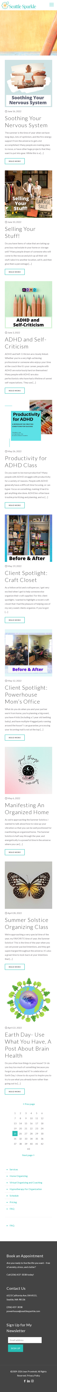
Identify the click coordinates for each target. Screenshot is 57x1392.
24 (42, 1128)
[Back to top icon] (51, 1386)
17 (36, 1123)
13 (15, 1123)
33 (26, 1138)
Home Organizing (19, 1176)
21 (26, 1128)
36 (42, 1138)
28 (31, 1133)
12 (42, 1118)
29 (36, 1133)
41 (36, 1143)
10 (31, 1118)
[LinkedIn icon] (28, 1381)
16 (31, 1123)
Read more (15, 161)
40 (31, 1143)
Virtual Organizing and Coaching (26, 1182)
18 (42, 1123)
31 (15, 1138)
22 (31, 1128)
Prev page (30, 1104)
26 (20, 1133)
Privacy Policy (33, 1375)
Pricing (13, 1202)
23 (36, 1128)
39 (26, 1143)
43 (28, 1148)
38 (20, 1143)
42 (42, 1143)
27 (26, 1133)
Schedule (14, 1195)
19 (15, 1128)
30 (42, 1133)
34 (31, 1138)
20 (20, 1128)
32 (20, 1138)
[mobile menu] (51, 4)
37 (15, 1143)
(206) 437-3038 (19, 1274)
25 (15, 1133)
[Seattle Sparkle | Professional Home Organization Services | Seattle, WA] (18, 5)
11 (36, 1118)
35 (36, 1138)
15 (26, 1123)
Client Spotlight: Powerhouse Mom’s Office (26, 694)
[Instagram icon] (32, 1381)
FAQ (12, 1208)
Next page (27, 1155)
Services (14, 1169)
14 (20, 1123)
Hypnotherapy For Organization (26, 1189)
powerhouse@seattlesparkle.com (23, 1311)
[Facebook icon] (24, 1381)
